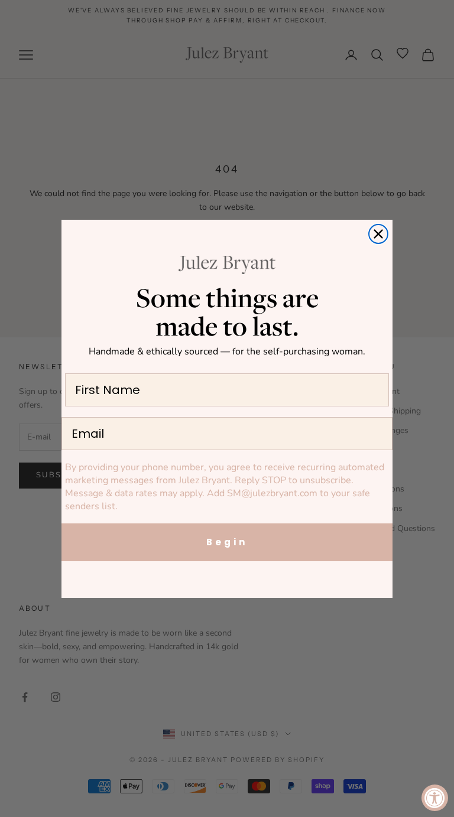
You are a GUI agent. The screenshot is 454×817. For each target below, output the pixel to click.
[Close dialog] (378, 233)
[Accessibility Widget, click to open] (434, 798)
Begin (227, 542)
